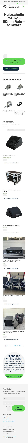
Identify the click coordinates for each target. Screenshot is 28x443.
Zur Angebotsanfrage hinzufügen (14, 61)
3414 (4, 298)
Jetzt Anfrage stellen (14, 376)
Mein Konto (22, 1)
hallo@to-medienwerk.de (9, 436)
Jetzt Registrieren (11, 69)
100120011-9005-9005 (7, 157)
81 (17, 345)
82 (19, 345)
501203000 (5, 193)
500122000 (5, 227)
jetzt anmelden (18, 408)
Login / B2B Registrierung (11, 1)
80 (15, 345)
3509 (4, 334)
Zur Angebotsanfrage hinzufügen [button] (11, 162)
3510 (4, 263)
